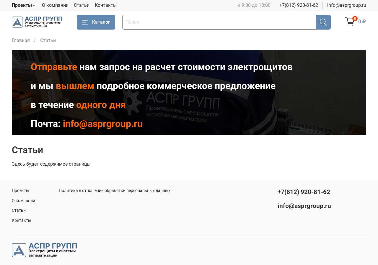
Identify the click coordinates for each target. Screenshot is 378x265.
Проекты (20, 190)
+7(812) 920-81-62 (298, 5)
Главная (21, 40)
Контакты (106, 5)
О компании (55, 5)
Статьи (81, 5)
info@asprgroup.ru (346, 5)
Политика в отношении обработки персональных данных (114, 190)
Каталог (101, 22)
